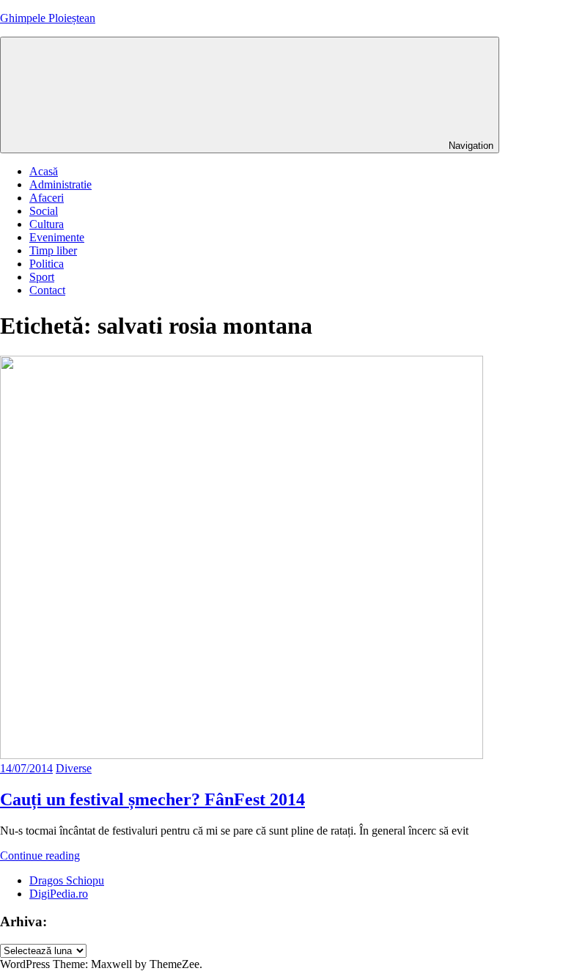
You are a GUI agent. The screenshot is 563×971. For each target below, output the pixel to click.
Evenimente (56, 237)
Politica (46, 263)
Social (43, 211)
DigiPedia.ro (58, 893)
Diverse (74, 768)
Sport (41, 277)
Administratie (60, 184)
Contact (47, 290)
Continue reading (40, 855)
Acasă (43, 171)
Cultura (46, 224)
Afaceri (46, 197)
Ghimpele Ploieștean (47, 18)
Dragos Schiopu (66, 880)
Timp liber (53, 250)
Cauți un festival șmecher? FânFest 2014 (152, 799)
